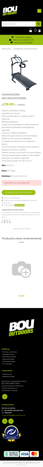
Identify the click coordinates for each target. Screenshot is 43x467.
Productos (6, 49)
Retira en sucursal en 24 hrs (23, 40)
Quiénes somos (7, 374)
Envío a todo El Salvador (23, 43)
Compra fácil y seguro (23, 37)
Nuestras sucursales (8, 376)
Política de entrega (8, 359)
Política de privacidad (9, 356)
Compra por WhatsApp (18, 192)
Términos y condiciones (9, 352)
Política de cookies (8, 354)
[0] (30, 30)
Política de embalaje (8, 361)
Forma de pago (7, 364)
